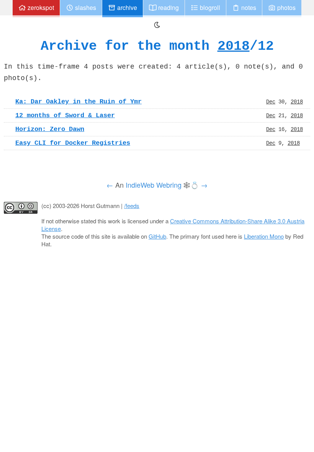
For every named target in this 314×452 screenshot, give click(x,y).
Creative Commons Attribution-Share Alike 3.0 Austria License (172, 225)
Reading (168, 7)
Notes (248, 7)
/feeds (131, 205)
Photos (286, 7)
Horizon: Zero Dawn (49, 129)
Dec (270, 101)
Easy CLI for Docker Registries (72, 142)
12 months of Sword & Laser (65, 115)
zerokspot (40, 7)
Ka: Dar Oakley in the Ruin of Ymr (78, 101)
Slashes (85, 7)
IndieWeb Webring (154, 185)
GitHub (157, 236)
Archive (126, 7)
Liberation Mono (264, 236)
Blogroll (209, 7)
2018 (234, 45)
